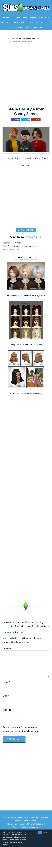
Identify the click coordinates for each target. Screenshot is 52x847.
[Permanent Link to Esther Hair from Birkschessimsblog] (26, 387)
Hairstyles (16, 242)
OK (40, 832)
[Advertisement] (26, 76)
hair (21, 246)
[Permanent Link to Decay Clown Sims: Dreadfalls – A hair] (26, 338)
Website (7, 709)
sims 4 (34, 246)
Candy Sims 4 (34, 237)
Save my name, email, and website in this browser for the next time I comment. (22, 729)
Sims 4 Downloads (26, 8)
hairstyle (27, 246)
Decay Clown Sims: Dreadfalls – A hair (26, 344)
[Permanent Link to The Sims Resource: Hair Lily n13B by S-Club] (26, 289)
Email (6, 695)
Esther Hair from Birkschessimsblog (26, 393)
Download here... (26, 229)
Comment (8, 648)
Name (6, 681)
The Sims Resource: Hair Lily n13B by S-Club (26, 295)
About (46, 832)
